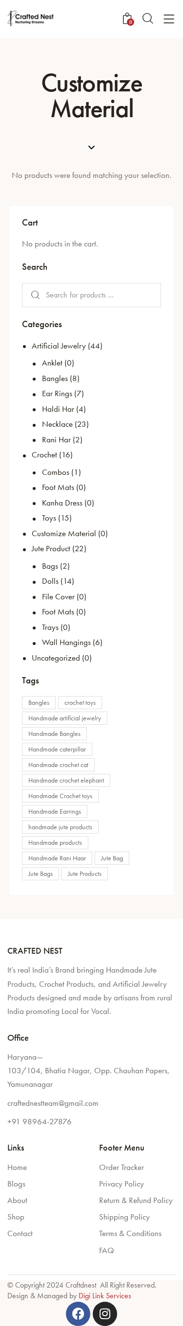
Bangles (55, 378)
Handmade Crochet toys (60, 795)
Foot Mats (58, 487)
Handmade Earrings (54, 811)
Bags (50, 565)
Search (33, 295)
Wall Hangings (66, 642)
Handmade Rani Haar (57, 858)
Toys (49, 517)
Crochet (44, 454)
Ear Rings (57, 393)
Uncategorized (56, 657)
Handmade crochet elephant (66, 780)
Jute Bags (40, 873)
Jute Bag (112, 858)
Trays (50, 627)
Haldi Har (58, 408)
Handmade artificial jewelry (64, 718)
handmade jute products (60, 826)
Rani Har (56, 439)
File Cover (58, 596)
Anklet (52, 362)
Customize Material (64, 533)
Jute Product (51, 548)
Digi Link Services (105, 1296)
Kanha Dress (62, 502)
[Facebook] (78, 1314)
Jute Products (85, 873)
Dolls (50, 581)
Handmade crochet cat (58, 764)
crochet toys (80, 702)
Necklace (57, 424)
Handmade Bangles (54, 733)
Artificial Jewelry (59, 345)
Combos (55, 472)
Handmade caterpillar (57, 749)
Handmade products (55, 842)
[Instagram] (105, 1314)
